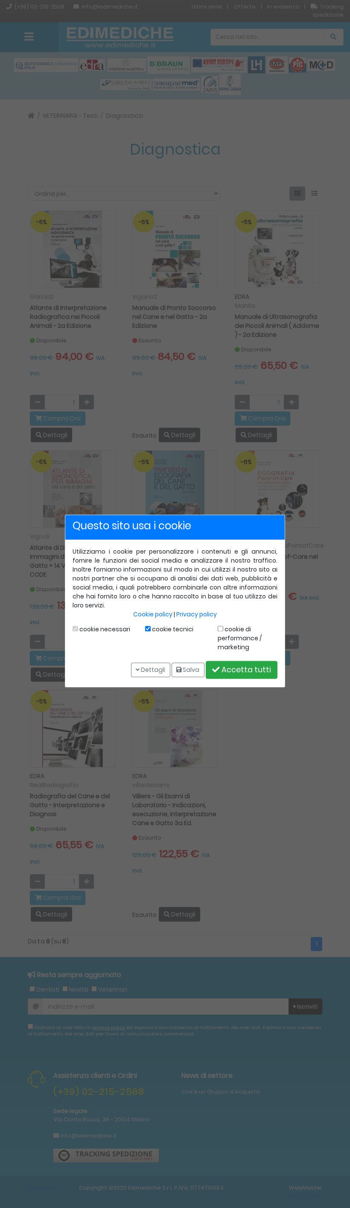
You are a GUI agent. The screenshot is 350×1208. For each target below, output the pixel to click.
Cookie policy (152, 614)
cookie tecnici (172, 629)
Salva (190, 669)
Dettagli (152, 669)
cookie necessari (104, 629)
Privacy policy (196, 614)
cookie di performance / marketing (240, 638)
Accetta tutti (245, 670)
